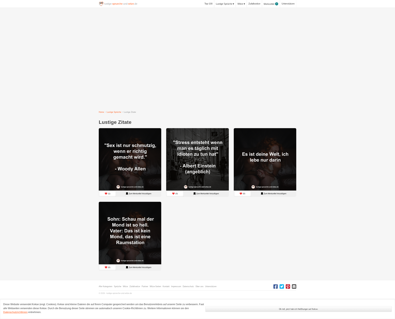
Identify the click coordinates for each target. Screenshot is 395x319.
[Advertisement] (191, 61)
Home (101, 112)
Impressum (176, 286)
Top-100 (208, 3)
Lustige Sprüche (224, 3)
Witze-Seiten (155, 286)
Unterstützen (288, 3)
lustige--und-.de (120, 3)
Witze (240, 3)
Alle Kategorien (105, 286)
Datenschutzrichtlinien (15, 312)
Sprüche (117, 286)
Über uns (199, 286)
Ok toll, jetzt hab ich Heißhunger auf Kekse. (298, 309)
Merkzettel (270, 4)
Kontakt (166, 286)
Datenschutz (188, 286)
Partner (145, 286)
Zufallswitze (254, 3)
